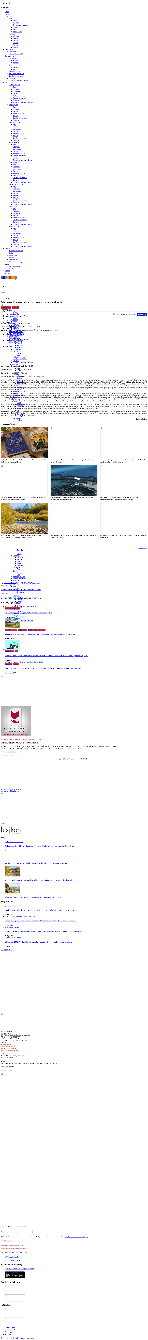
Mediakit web (10, 1328)
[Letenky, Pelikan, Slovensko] (142, 315)
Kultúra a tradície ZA (23, 583)
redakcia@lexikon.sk (8, 1046)
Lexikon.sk (18, 1338)
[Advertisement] (74, 347)
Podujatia (12, 34)
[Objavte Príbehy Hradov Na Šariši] (74, 759)
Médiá (7, 264)
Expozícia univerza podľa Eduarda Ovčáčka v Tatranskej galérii (28, 613)
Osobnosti (12, 52)
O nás (7, 12)
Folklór (15, 43)
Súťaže (7, 271)
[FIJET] (3, 823)
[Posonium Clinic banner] (10, 791)
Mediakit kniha (10, 1330)
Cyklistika (20, 552)
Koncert (16, 47)
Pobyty (15, 60)
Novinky (7, 14)
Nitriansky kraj (14, 142)
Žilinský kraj (13, 162)
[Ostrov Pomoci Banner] (16, 705)
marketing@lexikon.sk (8, 1048)
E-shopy (8, 273)
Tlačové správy (14, 266)
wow (10, 16)
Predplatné (9, 1332)
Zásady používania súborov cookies (13, 1248)
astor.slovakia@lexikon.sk (10, 1050)
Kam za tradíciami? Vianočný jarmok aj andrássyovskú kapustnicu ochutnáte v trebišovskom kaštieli (43, 668)
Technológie (13, 260)
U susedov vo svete (16, 54)
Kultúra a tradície (15, 72)
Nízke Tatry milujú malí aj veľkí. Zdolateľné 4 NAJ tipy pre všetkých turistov (33, 897)
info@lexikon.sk (6, 1044)
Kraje (6, 83)
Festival (16, 45)
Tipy (10, 18)
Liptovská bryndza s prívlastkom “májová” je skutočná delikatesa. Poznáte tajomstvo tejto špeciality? (43, 931)
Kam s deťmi (17, 32)
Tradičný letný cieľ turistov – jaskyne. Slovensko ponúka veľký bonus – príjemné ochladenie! (40, 910)
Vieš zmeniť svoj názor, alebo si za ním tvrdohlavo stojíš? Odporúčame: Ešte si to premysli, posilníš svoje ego (46, 656)
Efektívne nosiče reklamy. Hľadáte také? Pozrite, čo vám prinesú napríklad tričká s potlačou (39, 846)
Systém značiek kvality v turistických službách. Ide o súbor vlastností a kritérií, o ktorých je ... (40, 880)
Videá (11, 268)
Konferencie (13, 255)
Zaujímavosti (9, 49)
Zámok (15, 29)
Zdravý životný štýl (15, 262)
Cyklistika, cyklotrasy (20, 25)
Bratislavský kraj (14, 85)
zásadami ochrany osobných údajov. (76, 1237)
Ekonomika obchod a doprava (19, 80)
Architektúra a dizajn (16, 251)
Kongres (12, 257)
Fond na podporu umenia (36, 376)
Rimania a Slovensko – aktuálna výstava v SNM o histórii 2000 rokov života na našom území (40, 634)
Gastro (11, 65)
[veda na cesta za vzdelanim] (16, 736)
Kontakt (8, 1334)
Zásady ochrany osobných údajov (12, 1245)
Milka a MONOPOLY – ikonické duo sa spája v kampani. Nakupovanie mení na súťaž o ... (38, 942)
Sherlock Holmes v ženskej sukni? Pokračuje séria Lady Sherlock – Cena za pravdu (36, 863)
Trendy (7, 249)
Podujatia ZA (35, 583)
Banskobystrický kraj (16, 184)
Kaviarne (16, 67)
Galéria (15, 38)
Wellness (16, 63)
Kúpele (15, 116)
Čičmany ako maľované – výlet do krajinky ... (21, 598)
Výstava (16, 36)
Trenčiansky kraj (14, 122)
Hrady (15, 27)
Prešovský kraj (14, 226)
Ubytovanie (13, 58)
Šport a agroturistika (16, 76)
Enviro (11, 253)
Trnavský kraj (13, 105)
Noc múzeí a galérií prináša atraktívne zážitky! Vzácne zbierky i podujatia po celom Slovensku (40, 921)
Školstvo (12, 78)
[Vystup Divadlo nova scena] (11, 789)
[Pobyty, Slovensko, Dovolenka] (124, 314)
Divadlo (15, 41)
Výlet (15, 21)
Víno (14, 69)
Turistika (16, 23)
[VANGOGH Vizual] (16, 822)
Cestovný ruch (10, 56)
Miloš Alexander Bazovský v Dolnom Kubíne (21, 589)
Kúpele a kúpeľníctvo (16, 74)
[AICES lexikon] (6, 950)
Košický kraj (13, 207)
